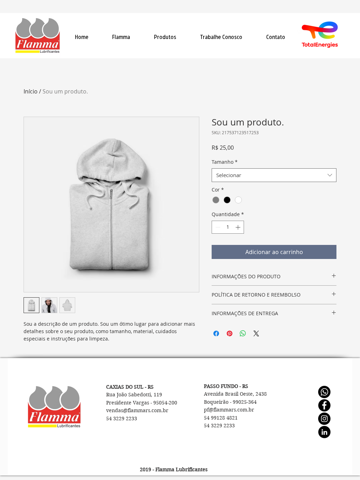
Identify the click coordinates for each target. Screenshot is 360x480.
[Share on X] (256, 333)
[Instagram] (324, 419)
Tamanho (225, 161)
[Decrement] (217, 227)
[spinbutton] (227, 227)
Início (31, 91)
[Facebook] (324, 405)
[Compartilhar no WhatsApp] (243, 333)
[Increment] (238, 227)
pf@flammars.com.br (229, 410)
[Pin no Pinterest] (229, 333)
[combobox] (274, 175)
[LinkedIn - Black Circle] (324, 432)
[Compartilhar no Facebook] (216, 333)
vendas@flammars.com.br (137, 410)
